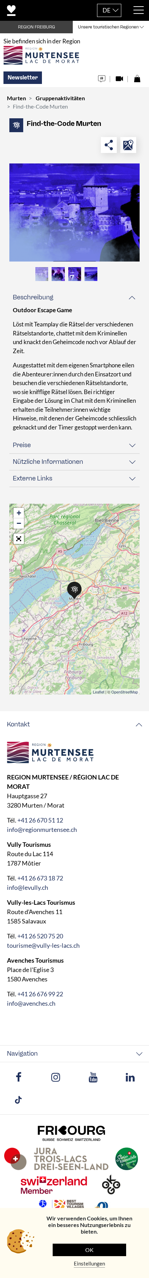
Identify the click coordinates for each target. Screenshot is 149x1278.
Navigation (22, 1053)
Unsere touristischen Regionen (108, 27)
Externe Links (32, 478)
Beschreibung (33, 297)
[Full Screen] (19, 539)
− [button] (19, 523)
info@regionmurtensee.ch (42, 829)
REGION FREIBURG (36, 27)
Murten (16, 98)
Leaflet (98, 692)
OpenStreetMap (124, 692)
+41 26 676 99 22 (40, 994)
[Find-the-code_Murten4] (74, 212)
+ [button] (19, 513)
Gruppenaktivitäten (60, 98)
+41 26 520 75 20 (40, 936)
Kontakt (18, 724)
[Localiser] (128, 145)
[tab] (74, 297)
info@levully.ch (27, 887)
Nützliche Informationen (48, 462)
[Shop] (137, 77)
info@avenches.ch (31, 1003)
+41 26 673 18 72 (40, 878)
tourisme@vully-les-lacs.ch (43, 945)
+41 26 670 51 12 (40, 820)
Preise (22, 445)
